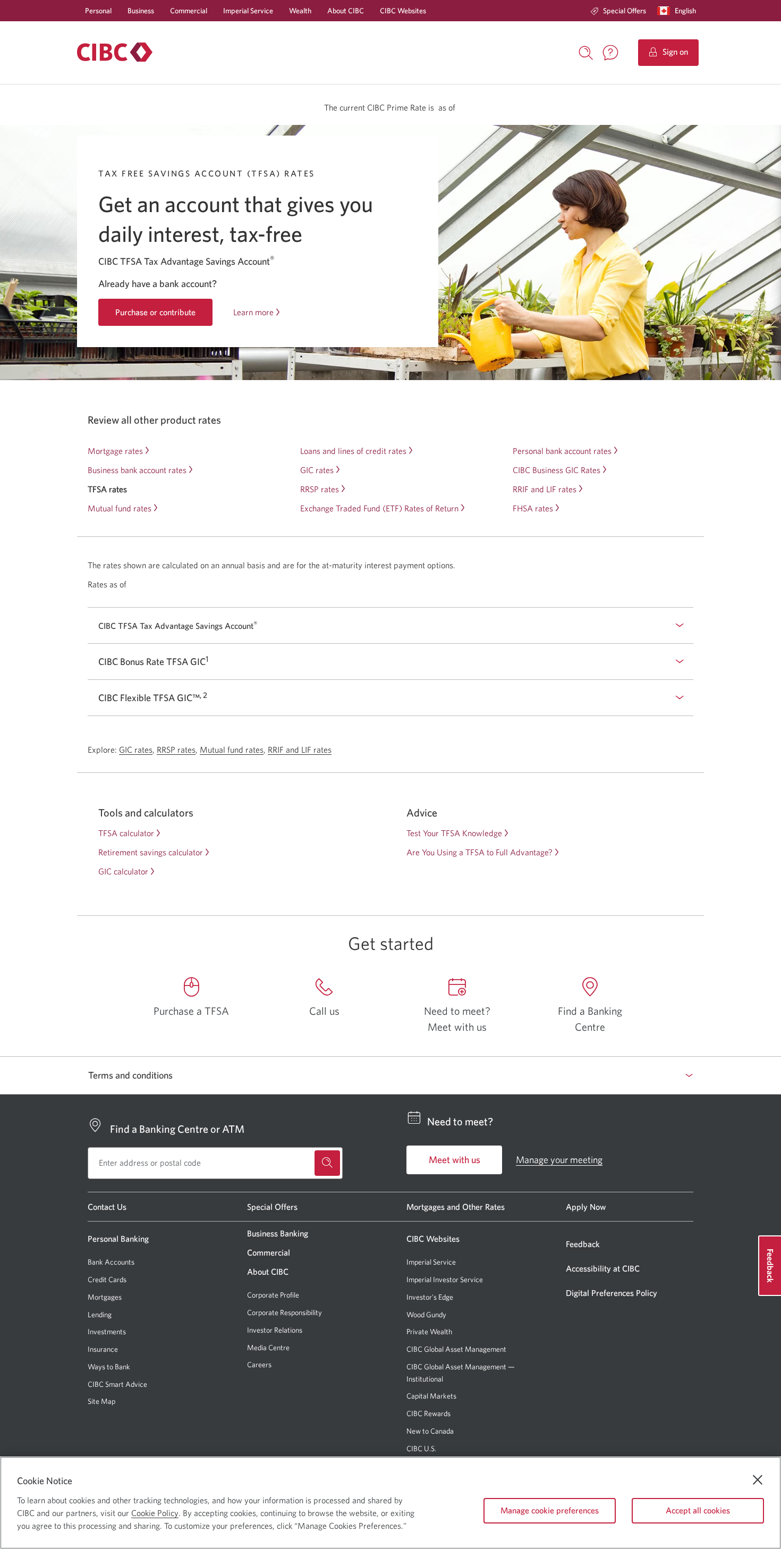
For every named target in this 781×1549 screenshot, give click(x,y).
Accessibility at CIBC (603, 1268)
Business (141, 10)
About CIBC (345, 10)
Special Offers (624, 10)
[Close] (757, 1480)
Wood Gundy (426, 1314)
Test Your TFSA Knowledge (454, 833)
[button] (679, 10)
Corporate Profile (273, 1295)
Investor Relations (274, 1330)
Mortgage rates (115, 451)
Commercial (188, 10)
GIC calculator (123, 871)
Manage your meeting (559, 1159)
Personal (98, 10)
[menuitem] (618, 10)
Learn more (253, 312)
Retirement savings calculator (150, 852)
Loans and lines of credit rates (353, 451)
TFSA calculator (126, 833)
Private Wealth (429, 1331)
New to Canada (430, 1431)
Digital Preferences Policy (611, 1293)
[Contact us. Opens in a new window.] (610, 52)
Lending (100, 1314)
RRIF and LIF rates (544, 489)
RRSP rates (319, 489)
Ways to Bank (109, 1366)
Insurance (103, 1349)
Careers (259, 1364)
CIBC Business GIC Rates (556, 470)
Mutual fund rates (119, 508)
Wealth (300, 10)
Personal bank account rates (562, 451)
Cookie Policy (155, 1513)
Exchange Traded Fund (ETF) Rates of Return (379, 508)
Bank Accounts (111, 1262)
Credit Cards (107, 1279)
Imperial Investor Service (444, 1279)
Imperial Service (248, 10)
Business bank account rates (137, 470)
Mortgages (105, 1297)
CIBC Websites (403, 10)
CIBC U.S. (421, 1448)
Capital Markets (431, 1396)
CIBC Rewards (428, 1413)
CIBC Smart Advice (117, 1384)
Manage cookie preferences (549, 1510)
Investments (107, 1331)
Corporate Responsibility (284, 1312)
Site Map (101, 1401)
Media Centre (268, 1347)
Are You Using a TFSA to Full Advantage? (479, 852)
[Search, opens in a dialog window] (586, 51)
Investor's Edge (429, 1297)
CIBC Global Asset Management (456, 1349)
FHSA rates (533, 508)
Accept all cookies (698, 1510)
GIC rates (317, 470)
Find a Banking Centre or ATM (177, 1129)
